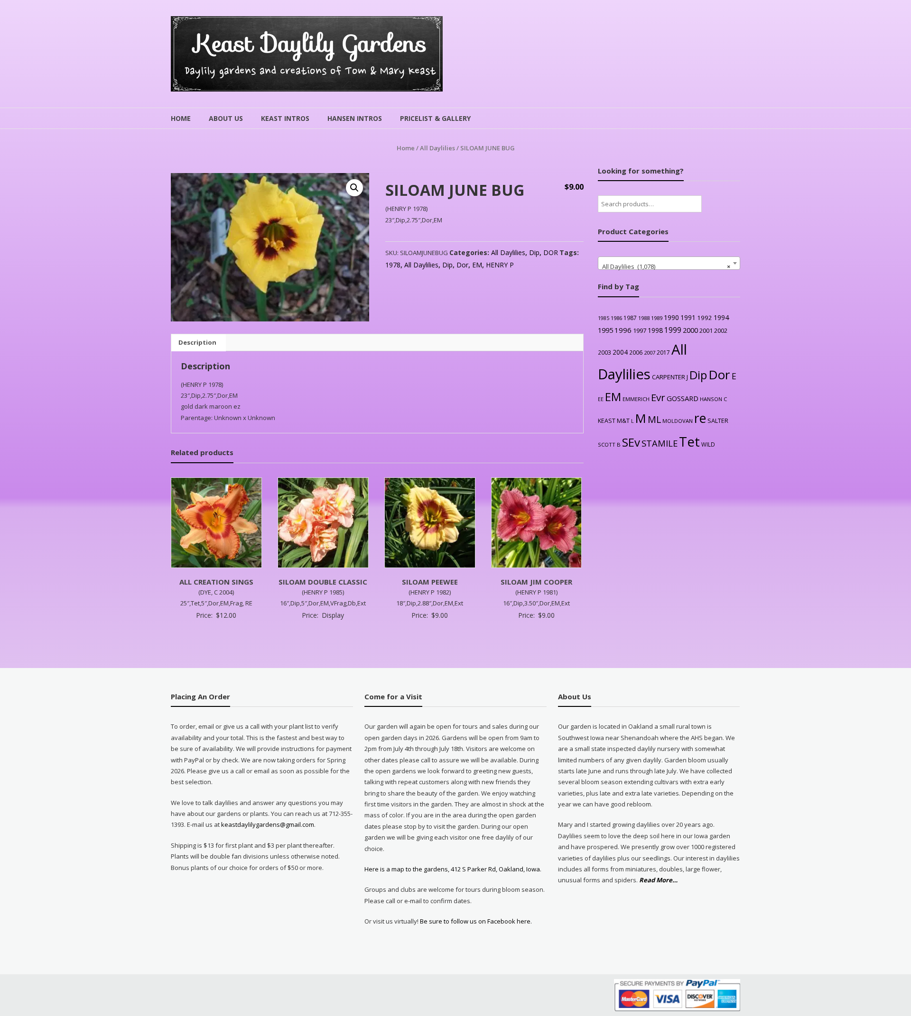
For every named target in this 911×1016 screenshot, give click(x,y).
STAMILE (659, 443)
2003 (604, 352)
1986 (616, 317)
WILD (708, 444)
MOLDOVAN (677, 420)
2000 (690, 330)
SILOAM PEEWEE (430, 581)
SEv (631, 442)
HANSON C (713, 399)
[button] (354, 187)
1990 (671, 317)
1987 (630, 317)
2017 (663, 352)
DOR (550, 252)
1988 (644, 317)
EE (601, 399)
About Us (226, 118)
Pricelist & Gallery (435, 118)
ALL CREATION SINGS (216, 581)
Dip (534, 252)
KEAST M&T (614, 421)
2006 (635, 352)
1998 (655, 330)
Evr (658, 397)
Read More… (658, 880)
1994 (721, 317)
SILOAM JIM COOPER (536, 581)
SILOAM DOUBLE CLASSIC (323, 581)
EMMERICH (636, 399)
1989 (656, 317)
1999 (672, 330)
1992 (704, 317)
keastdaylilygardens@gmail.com (267, 824)
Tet (689, 441)
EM (477, 264)
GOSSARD (682, 398)
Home (181, 118)
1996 (623, 330)
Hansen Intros (354, 118)
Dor (462, 264)
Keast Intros (285, 118)
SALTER (717, 421)
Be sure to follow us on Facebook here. (475, 921)
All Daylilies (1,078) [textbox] (666, 266)
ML (654, 419)
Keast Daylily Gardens (310, 43)
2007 (649, 352)
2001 (706, 330)
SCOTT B (609, 444)
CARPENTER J (670, 377)
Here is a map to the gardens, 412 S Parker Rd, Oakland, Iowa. (452, 869)
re (700, 418)
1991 (688, 317)
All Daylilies (437, 148)
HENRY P (500, 264)
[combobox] (669, 263)
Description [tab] (197, 342)
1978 (392, 264)
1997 (639, 330)
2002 (720, 330)
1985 (603, 318)
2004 (620, 352)
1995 (605, 330)
